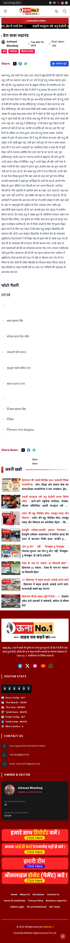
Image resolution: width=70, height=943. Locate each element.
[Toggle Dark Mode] (57, 11)
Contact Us (53, 894)
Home (14, 894)
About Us (25, 894)
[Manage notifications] (63, 936)
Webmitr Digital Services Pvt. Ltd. (40, 933)
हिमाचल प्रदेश (27, 51)
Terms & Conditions (14, 901)
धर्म (4, 51)
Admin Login (17, 907)
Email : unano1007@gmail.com (25, 764)
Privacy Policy (35, 901)
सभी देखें (5, 295)
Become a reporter (56, 901)
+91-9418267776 (19, 755)
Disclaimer (38, 894)
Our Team (54, 907)
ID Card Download (36, 907)
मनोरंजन (13, 51)
